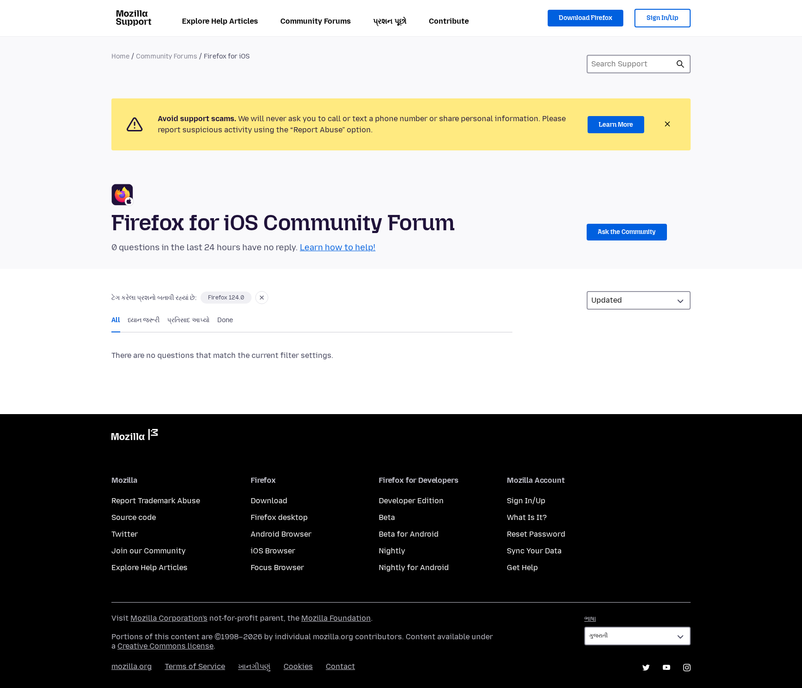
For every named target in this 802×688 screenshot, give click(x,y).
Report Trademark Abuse (155, 500)
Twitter (124, 534)
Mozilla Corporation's (168, 618)
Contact (340, 666)
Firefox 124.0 (226, 297)
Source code (133, 517)
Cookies (298, 666)
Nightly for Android (414, 567)
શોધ (680, 64)
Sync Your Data (534, 550)
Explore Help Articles (220, 21)
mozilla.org (131, 666)
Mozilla (134, 436)
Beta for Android (409, 534)
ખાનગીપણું (254, 666)
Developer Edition (411, 500)
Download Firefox (585, 18)
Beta (387, 517)
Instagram (687, 667)
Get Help (522, 567)
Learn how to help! (337, 247)
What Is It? (527, 517)
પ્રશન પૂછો (390, 21)
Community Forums (315, 21)
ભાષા (590, 619)
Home (120, 56)
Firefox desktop (279, 517)
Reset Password (536, 534)
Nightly (392, 550)
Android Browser (281, 534)
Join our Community (148, 550)
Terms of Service (195, 666)
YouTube (666, 667)
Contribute (449, 21)
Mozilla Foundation (336, 618)
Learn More (616, 125)
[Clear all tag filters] (261, 297)
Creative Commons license (165, 646)
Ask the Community (627, 232)
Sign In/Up (663, 18)
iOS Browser (273, 550)
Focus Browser (277, 567)
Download (269, 500)
